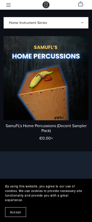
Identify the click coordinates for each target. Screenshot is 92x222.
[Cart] (82, 4)
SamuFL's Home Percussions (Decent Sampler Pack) (46, 128)
